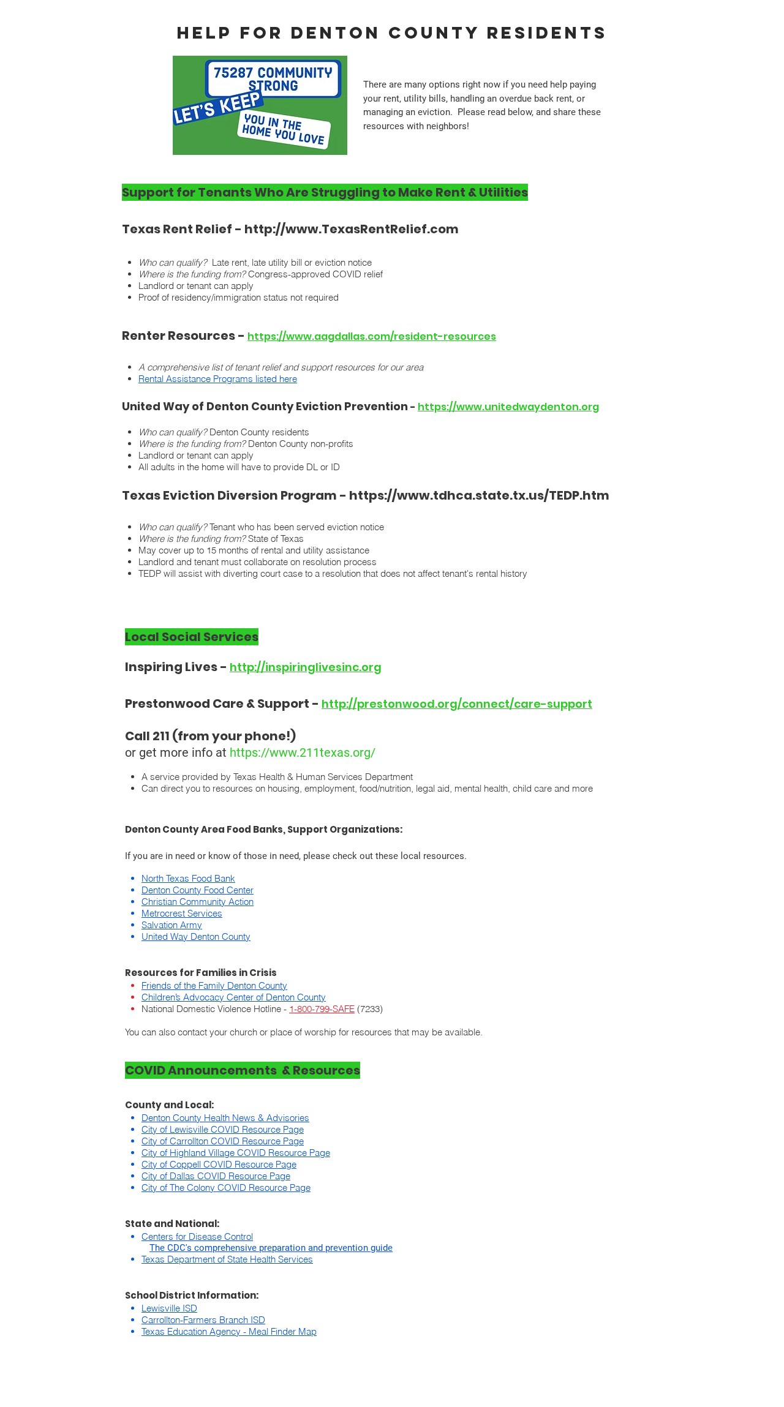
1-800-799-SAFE (322, 1009)
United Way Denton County (196, 936)
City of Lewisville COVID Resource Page (222, 1129)
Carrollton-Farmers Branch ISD (203, 1320)
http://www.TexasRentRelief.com (351, 229)
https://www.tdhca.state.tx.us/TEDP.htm (479, 495)
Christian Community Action (197, 901)
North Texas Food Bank (188, 878)
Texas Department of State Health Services (227, 1259)
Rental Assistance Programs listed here (217, 379)
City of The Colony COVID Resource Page (226, 1187)
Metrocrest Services (181, 913)
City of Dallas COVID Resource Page (215, 1176)
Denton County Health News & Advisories (225, 1118)
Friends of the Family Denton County (214, 985)
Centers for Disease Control (197, 1236)
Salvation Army (171, 925)
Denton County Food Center (197, 890)
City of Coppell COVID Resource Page (218, 1164)
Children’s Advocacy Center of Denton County (233, 997)
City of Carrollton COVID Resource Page (222, 1141)
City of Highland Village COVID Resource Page (235, 1152)
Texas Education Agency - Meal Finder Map (229, 1331)
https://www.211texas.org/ (302, 752)
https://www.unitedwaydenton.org (508, 407)
